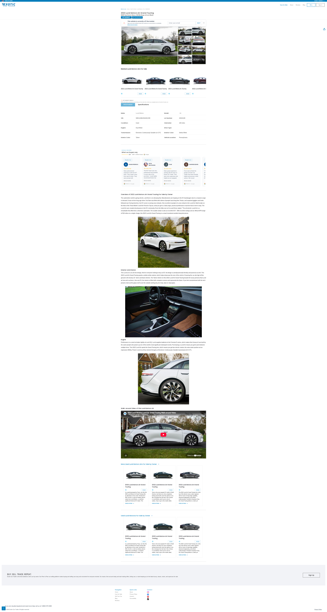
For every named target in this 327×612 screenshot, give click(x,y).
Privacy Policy (318, 609)
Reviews (298, 5)
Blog (304, 5)
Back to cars (123, 9)
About (291, 5)
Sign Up (311, 575)
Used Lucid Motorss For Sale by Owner (135, 516)
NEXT (199, 23)
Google (132, 183)
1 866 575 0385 (9, 1)
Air (143, 9)
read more (127, 181)
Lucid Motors (139, 9)
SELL (311, 5)
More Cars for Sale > (132, 25)
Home (128, 9)
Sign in (320, 5)
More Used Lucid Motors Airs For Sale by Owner (139, 464)
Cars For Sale (133, 9)
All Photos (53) (198, 60)
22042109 (148, 9)
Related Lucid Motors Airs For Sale (134, 69)
